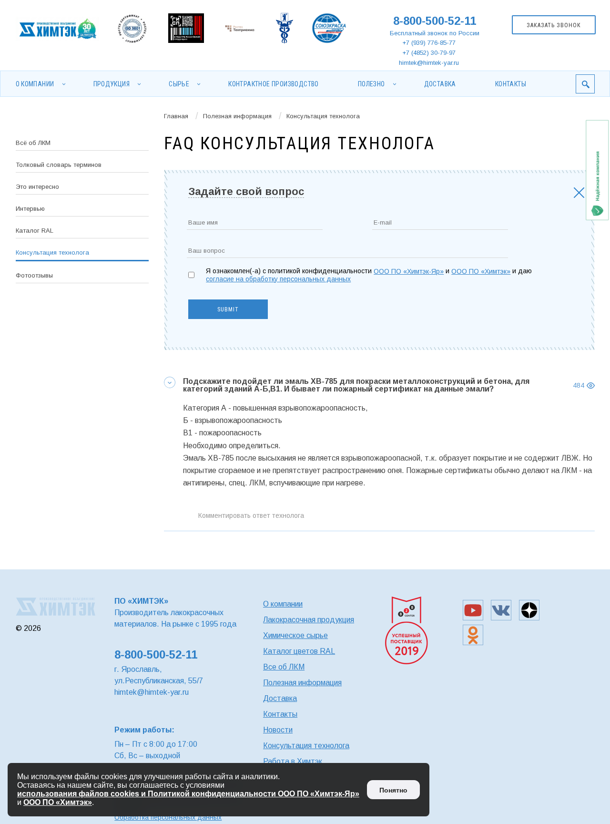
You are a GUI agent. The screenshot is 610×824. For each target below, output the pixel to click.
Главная (176, 116)
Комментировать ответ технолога (251, 515)
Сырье (179, 84)
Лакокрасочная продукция (308, 620)
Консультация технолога (306, 746)
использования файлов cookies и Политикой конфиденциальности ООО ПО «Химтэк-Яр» (188, 794)
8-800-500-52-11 (434, 20)
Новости (278, 730)
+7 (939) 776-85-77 (429, 42)
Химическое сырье (295, 635)
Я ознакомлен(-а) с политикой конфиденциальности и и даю (369, 275)
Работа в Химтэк (292, 761)
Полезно (371, 84)
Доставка (440, 84)
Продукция (111, 84)
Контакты (510, 84)
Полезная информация (237, 116)
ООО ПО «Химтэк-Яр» (409, 271)
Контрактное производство (273, 84)
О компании (35, 84)
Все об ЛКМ (284, 667)
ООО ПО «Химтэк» (480, 271)
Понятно (393, 790)
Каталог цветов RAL (299, 651)
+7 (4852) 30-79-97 (429, 52)
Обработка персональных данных (168, 817)
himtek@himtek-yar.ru (429, 62)
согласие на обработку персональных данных (278, 279)
